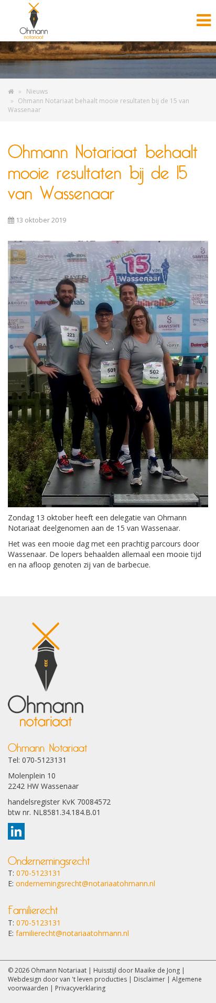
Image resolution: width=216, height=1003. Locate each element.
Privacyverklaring (80, 988)
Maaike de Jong (157, 970)
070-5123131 (38, 873)
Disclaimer (149, 979)
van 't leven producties (93, 979)
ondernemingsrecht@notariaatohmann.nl (85, 883)
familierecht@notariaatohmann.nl (72, 933)
